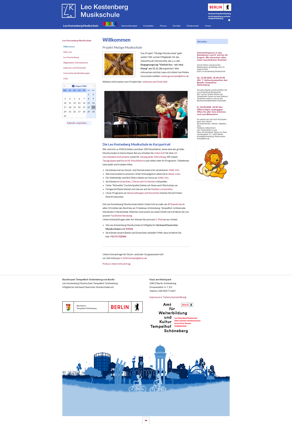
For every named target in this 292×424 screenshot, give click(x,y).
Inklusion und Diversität (155, 81)
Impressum (155, 297)
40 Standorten (175, 204)
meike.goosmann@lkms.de (175, 76)
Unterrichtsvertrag (120, 263)
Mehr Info (174, 170)
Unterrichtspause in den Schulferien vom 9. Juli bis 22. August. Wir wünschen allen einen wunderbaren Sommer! (212, 56)
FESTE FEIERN (118, 236)
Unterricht (159, 152)
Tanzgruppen (110, 160)
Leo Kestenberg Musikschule (76, 40)
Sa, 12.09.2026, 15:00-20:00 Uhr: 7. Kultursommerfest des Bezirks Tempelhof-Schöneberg (212, 81)
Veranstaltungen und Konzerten (143, 192)
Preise (106, 263)
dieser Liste (174, 173)
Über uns (67, 52)
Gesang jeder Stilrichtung (153, 156)
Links (65, 78)
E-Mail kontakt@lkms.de (133, 258)
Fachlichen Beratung (121, 215)
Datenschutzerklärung (174, 297)
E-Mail (159, 219)
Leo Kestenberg (71, 57)
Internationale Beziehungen (76, 73)
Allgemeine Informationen (75, 62)
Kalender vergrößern (77, 123)
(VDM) (129, 228)
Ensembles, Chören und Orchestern (137, 181)
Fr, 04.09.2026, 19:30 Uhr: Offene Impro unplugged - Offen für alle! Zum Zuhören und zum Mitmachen (211, 110)
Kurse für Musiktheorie (133, 160)
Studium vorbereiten (161, 189)
